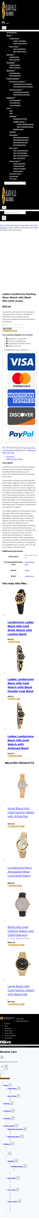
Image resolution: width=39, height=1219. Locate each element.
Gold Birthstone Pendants (22, 84)
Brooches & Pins (15, 174)
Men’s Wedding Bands (25, 127)
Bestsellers (12, 1178)
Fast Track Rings (19, 158)
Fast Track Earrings (20, 153)
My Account (5, 1078)
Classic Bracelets (19, 164)
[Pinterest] (10, 1042)
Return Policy (8, 1030)
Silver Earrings (14, 60)
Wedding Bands (17, 1166)
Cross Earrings (14, 103)
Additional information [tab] (14, 459)
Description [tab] (10, 456)
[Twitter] (7, 1042)
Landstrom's (29, 576)
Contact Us (7, 1028)
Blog (5, 1026)
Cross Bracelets (15, 100)
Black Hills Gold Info (22, 1021)
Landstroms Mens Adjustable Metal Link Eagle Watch (20, 871)
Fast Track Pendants (20, 155)
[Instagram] (4, 1042)
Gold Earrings (14, 57)
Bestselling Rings (19, 145)
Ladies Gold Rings (19, 41)
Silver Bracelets (15, 75)
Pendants (7, 1111)
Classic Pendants (19, 169)
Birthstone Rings (14, 1137)
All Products (12, 32)
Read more (12, 642)
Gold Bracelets (14, 73)
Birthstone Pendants (15, 1129)
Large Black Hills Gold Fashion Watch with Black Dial (21, 990)
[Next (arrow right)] (2, 1073)
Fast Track (27, 448)
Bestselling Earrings (20, 142)
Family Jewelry (9, 1126)
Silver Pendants (15, 67)
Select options (15, 826)
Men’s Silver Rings (19, 51)
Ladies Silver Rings (20, 43)
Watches (12, 132)
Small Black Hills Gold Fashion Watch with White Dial (21, 812)
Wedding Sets (18, 129)
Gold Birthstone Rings (21, 92)
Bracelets (7, 1118)
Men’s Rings (12, 1096)
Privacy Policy (8, 1033)
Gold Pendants (14, 65)
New (11, 111)
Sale (11, 113)
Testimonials (8, 1038)
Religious (7, 1144)
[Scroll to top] (2, 1067)
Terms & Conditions (10, 1035)
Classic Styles (12, 1201)
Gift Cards (13, 179)
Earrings (7, 1103)
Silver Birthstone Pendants (23, 87)
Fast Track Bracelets (20, 150)
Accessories (13, 176)
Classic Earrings (19, 166)
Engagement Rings (20, 119)
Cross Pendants (15, 105)
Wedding (11, 1161)
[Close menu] (0, 1075)
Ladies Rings (12, 1088)
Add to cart (7, 328)
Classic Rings (18, 171)
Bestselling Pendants (21, 137)
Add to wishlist (9, 331)
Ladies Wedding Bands (25, 124)
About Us (7, 1023)
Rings (6, 1085)
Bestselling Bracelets (21, 140)
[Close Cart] (2, 1057)
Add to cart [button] (13, 756)
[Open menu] (4, 218)
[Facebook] (1, 1042)
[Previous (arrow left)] (1, 1073)
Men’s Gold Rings (19, 49)
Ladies (27, 570)
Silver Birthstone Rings (21, 95)
